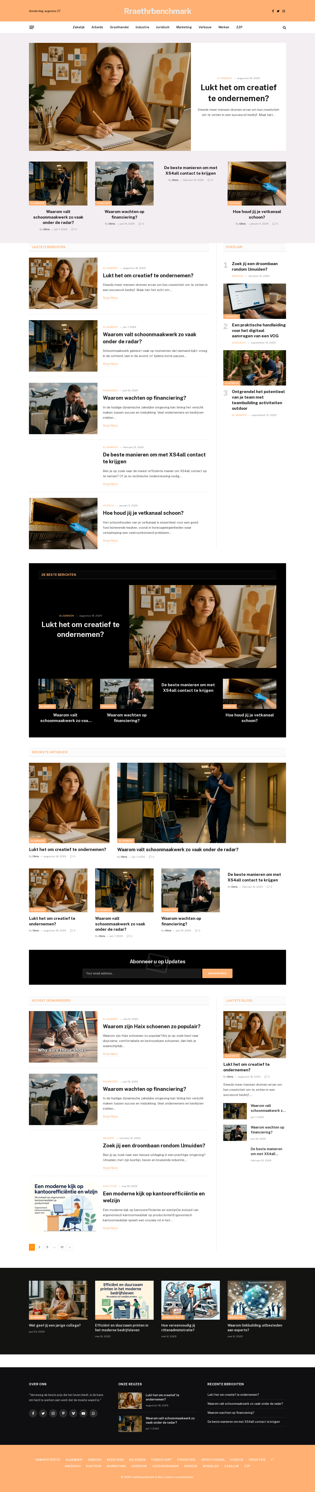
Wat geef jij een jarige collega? (55, 1325)
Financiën (103, 203)
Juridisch (163, 27)
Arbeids (97, 27)
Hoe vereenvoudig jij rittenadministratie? (178, 1327)
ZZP (239, 27)
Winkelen (211, 1466)
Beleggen (137, 1459)
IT (272, 1459)
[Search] (284, 27)
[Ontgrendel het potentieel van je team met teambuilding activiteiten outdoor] (254, 368)
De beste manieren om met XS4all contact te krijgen (191, 170)
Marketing (184, 27)
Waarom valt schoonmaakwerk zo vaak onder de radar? (58, 217)
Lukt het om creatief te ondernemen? (239, 93)
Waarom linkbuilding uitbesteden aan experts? (255, 1327)
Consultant (161, 1459)
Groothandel (119, 27)
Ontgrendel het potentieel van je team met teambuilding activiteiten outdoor (258, 399)
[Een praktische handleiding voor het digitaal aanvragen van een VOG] (254, 301)
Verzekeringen (165, 1466)
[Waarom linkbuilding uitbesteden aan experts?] (257, 1300)
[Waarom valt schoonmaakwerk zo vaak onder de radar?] (58, 184)
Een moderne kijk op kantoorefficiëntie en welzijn (154, 1197)
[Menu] (31, 27)
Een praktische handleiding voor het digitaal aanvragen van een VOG (259, 330)
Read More (110, 298)
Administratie (173, 1317)
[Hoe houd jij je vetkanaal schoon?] (257, 184)
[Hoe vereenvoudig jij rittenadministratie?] (190, 1300)
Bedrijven (115, 1459)
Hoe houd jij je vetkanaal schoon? (257, 214)
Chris (46, 229)
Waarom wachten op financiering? (124, 214)
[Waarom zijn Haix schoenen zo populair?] (63, 1037)
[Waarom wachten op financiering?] (124, 184)
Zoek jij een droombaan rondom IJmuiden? (255, 266)
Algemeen (224, 78)
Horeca (234, 203)
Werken (223, 27)
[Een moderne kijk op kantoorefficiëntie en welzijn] (63, 1207)
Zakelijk (79, 27)
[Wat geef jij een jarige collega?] (58, 1300)
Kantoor (110, 1186)
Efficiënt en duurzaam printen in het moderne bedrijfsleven (121, 1327)
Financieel (186, 1459)
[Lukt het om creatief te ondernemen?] (110, 97)
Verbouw (205, 27)
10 (61, 1247)
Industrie (142, 27)
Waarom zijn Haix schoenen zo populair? (152, 1026)
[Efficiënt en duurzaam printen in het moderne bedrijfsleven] (124, 1300)
